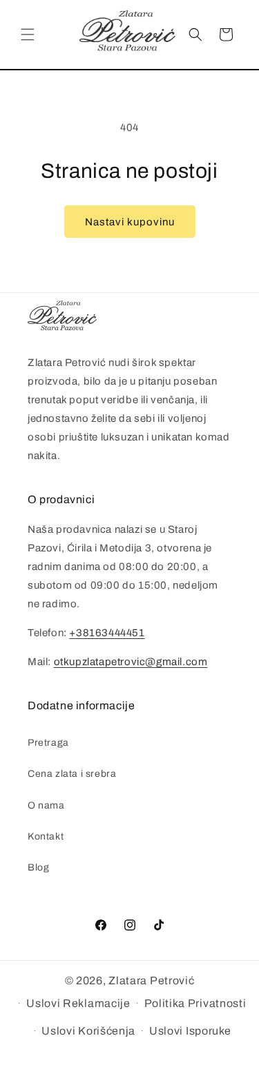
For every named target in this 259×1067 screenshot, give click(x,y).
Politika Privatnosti (195, 1003)
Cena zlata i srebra (72, 774)
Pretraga (48, 743)
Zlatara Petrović (151, 980)
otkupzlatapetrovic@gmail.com (131, 661)
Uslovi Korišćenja (88, 1031)
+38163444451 (106, 632)
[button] (27, 34)
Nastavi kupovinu (130, 221)
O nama (46, 805)
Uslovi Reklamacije (78, 1003)
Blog (38, 867)
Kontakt (46, 836)
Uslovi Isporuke (190, 1031)
